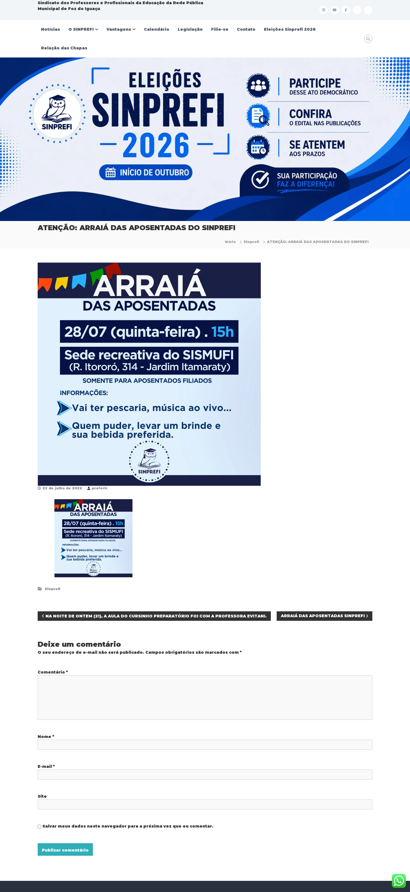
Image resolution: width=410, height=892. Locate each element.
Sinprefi (251, 242)
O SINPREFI (81, 29)
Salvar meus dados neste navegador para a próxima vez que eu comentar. (127, 826)
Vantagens (119, 29)
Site (42, 796)
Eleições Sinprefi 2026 (290, 29)
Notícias (50, 29)
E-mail (46, 766)
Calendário (156, 29)
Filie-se (219, 29)
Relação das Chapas (64, 48)
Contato (246, 29)
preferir (99, 488)
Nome (46, 736)
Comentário (53, 672)
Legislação (190, 29)
